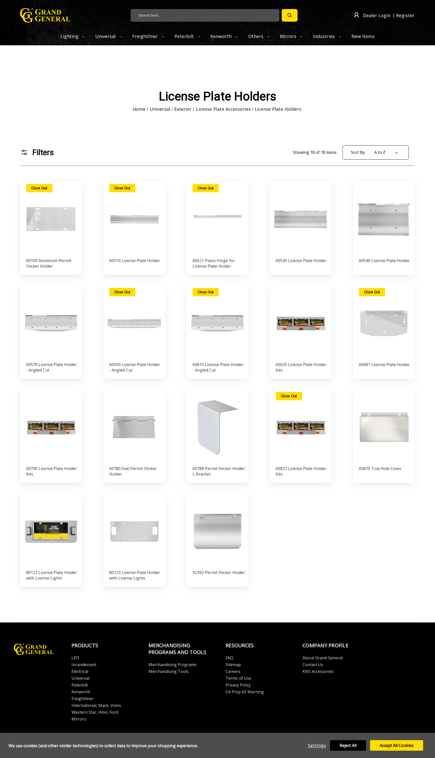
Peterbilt (184, 36)
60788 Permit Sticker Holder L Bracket (219, 471)
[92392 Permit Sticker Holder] (217, 530)
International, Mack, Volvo (96, 705)
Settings (317, 745)
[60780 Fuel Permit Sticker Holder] (134, 426)
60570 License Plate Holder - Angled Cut (51, 367)
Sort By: (358, 152)
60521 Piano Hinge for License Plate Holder (214, 263)
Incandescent (83, 664)
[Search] (290, 15)
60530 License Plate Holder (301, 260)
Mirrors (289, 36)
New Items (363, 36)
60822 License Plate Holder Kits (301, 471)
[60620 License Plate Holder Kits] (300, 322)
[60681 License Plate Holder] (384, 322)
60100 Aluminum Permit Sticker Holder (48, 263)
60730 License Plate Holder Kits (51, 471)
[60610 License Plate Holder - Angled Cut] (217, 322)
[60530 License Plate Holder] (300, 218)
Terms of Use (238, 678)
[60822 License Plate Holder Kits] (300, 426)
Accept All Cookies (397, 745)
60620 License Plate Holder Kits (301, 367)
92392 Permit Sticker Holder (219, 572)
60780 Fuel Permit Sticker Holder (133, 471)
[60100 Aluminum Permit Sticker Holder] (51, 218)
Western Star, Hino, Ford (94, 712)
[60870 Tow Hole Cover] (384, 426)
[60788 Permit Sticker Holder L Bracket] (217, 426)
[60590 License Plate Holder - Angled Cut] (134, 322)
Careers (233, 671)
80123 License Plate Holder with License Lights (134, 575)
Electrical (79, 671)
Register (405, 15)
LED (75, 658)
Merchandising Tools (169, 671)
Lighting (70, 36)
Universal (106, 36)
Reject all (348, 745)
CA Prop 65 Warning (245, 692)
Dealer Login (376, 15)
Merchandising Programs (173, 664)
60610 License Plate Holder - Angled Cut (218, 367)
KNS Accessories (318, 671)
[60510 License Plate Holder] (134, 218)
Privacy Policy (238, 685)
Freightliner (145, 36)
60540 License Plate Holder (384, 260)
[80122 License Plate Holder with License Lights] (51, 530)
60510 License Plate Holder (134, 260)
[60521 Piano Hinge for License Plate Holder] (217, 218)
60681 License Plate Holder (384, 364)
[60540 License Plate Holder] (384, 218)
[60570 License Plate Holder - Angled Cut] (51, 322)
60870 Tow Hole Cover (380, 468)
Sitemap (233, 664)
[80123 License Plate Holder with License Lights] (134, 530)
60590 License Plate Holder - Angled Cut (134, 367)
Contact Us (313, 664)
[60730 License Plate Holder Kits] (51, 426)
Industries (324, 36)
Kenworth (221, 36)
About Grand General (323, 658)
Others (256, 36)
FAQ (229, 658)
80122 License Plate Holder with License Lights (51, 575)
